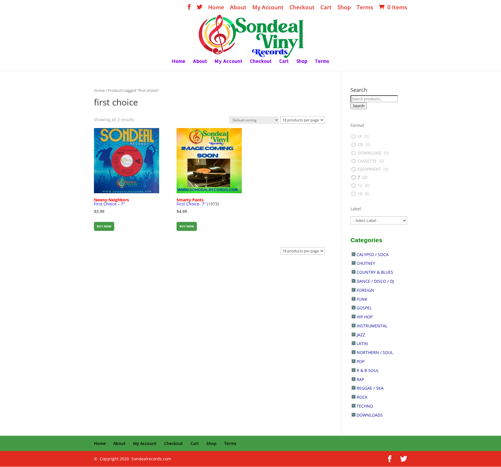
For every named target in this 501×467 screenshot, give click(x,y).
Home (216, 8)
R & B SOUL (368, 370)
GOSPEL (364, 308)
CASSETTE (367, 161)
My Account (268, 8)
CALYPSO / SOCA (373, 254)
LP (359, 136)
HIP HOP (365, 317)
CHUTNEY (366, 263)
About (238, 8)
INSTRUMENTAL (372, 326)
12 (359, 185)
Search (358, 105)
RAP (360, 379)
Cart (326, 8)
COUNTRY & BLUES (375, 272)
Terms (365, 8)
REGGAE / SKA (370, 388)
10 (359, 193)
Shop (344, 8)
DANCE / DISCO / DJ (375, 281)
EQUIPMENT (369, 169)
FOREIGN (365, 290)
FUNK (362, 299)
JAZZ (361, 335)
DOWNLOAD (369, 153)
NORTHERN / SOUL (375, 352)
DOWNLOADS (370, 415)
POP (360, 361)
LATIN (362, 343)
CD (360, 144)
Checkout (302, 8)
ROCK (362, 397)
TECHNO (365, 406)
